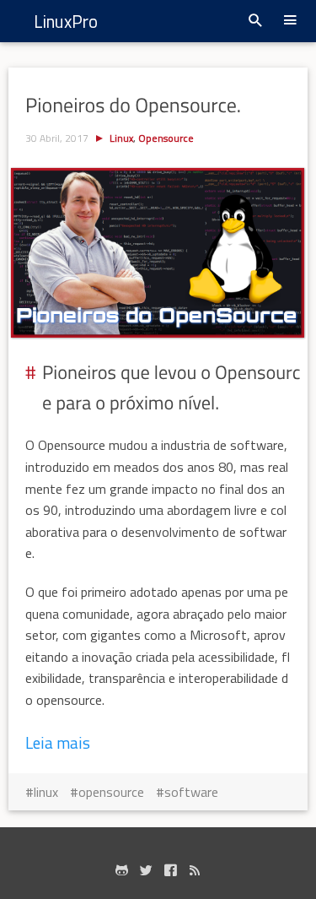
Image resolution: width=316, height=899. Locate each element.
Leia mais (57, 742)
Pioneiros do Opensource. (133, 105)
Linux (121, 138)
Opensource (166, 138)
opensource (111, 792)
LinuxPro (66, 21)
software (191, 792)
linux (46, 792)
